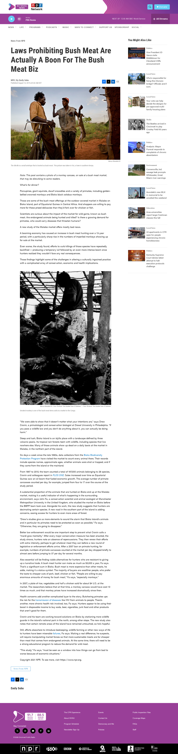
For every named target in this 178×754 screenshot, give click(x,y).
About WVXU (69, 718)
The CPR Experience (72, 712)
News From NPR (18, 41)
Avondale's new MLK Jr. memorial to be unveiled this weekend (156, 195)
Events (101, 712)
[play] (11, 18)
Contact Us (102, 718)
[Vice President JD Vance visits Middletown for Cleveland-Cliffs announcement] (136, 53)
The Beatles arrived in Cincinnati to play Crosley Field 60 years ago (156, 128)
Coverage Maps (139, 718)
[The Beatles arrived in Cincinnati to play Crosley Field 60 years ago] (136, 124)
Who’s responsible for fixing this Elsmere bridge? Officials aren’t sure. (156, 82)
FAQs (135, 724)
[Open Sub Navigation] (16, 27)
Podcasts (51, 27)
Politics (149, 48)
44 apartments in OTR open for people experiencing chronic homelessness (156, 236)
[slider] (23, 18)
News (11, 27)
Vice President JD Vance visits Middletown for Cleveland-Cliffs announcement (154, 58)
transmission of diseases (48, 600)
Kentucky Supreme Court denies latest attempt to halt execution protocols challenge (155, 260)
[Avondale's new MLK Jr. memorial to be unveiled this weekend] (136, 193)
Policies (101, 730)
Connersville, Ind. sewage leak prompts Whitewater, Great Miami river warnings (156, 173)
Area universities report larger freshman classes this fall (156, 215)
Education (150, 208)
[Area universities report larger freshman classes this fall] (136, 212)
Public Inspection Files (142, 712)
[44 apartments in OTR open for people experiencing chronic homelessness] (136, 232)
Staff (134, 730)
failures (56, 633)
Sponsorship (122, 27)
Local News (150, 74)
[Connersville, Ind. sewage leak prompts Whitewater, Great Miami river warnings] (136, 170)
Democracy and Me (106, 724)
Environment (151, 165)
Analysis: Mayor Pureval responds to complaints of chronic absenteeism (156, 151)
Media (148, 120)
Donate (163, 6)
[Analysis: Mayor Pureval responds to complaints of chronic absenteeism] (136, 147)
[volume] (19, 19)
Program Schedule (71, 724)
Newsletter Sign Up (71, 730)
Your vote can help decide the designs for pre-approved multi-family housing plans (156, 105)
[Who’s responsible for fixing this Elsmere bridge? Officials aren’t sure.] (136, 78)
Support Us (105, 27)
